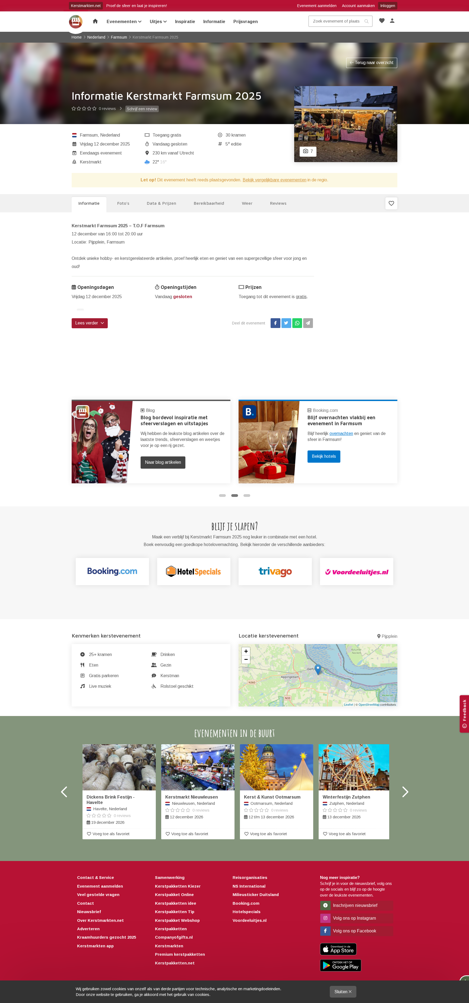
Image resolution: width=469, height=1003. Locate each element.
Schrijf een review (142, 109)
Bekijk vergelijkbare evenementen (274, 180)
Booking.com (158, 410)
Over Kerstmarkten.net (100, 920)
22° (160, 162)
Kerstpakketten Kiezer (178, 886)
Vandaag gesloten (170, 144)
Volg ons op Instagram (354, 918)
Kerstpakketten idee (175, 903)
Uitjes (156, 21)
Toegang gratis (167, 135)
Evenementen (122, 21)
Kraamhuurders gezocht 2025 (106, 937)
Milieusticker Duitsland (256, 894)
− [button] (246, 659)
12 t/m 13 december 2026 (272, 807)
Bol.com (321, 410)
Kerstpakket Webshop (177, 920)
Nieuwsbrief (89, 911)
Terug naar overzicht (374, 62)
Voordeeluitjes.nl (250, 920)
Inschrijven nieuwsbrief (354, 905)
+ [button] (246, 651)
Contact (85, 903)
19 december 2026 (111, 810)
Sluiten (341, 991)
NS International (249, 886)
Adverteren (88, 928)
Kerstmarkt (91, 162)
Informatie (214, 21)
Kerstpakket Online (174, 894)
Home (76, 22)
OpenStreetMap (369, 704)
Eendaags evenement (101, 153)
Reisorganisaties (250, 877)
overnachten (174, 433)
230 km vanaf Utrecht (173, 153)
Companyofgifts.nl (174, 937)
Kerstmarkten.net (86, 6)
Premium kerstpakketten (180, 954)
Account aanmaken (358, 6)
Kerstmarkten (169, 946)
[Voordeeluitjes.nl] (356, 571)
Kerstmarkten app (95, 946)
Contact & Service (95, 877)
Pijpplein (389, 636)
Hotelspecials (247, 911)
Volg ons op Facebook (354, 931)
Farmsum (89, 135)
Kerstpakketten (171, 928)
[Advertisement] (360, 303)
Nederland (110, 135)
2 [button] (234, 495)
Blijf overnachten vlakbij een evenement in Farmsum (174, 420)
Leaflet (348, 704)
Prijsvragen (245, 21)
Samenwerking (170, 877)
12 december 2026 (191, 807)
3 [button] (246, 495)
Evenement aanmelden (317, 6)
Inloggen (387, 6)
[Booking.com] (112, 571)
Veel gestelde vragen (98, 894)
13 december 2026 (346, 807)
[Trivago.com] (275, 571)
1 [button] (222, 495)
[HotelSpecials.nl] (193, 571)
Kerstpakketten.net (175, 963)
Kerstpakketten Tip (174, 911)
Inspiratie (185, 21)
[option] (151, 441)
